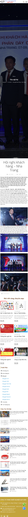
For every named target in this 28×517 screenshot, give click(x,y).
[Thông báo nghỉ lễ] (7, 351)
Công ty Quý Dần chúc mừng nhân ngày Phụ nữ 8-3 (20, 359)
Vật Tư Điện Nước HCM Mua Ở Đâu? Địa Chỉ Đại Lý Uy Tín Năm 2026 (7, 313)
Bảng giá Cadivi (5, 381)
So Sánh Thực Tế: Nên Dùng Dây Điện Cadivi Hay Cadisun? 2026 (18, 471)
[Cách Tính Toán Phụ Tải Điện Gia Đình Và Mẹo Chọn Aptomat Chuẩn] (4, 431)
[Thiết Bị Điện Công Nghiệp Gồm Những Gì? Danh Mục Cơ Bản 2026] (4, 448)
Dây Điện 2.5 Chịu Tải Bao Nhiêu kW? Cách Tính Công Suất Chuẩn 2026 (18, 455)
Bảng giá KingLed (6, 394)
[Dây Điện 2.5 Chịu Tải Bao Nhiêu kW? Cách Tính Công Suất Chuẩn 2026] (4, 456)
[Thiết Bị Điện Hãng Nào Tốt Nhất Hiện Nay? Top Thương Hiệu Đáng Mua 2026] (4, 490)
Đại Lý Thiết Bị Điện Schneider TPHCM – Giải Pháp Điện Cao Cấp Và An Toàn (21, 313)
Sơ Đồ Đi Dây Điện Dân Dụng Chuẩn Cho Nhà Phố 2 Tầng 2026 (19, 420)
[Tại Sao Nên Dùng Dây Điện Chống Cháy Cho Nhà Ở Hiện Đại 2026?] (4, 439)
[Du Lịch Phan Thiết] (21, 328)
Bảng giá (4, 376)
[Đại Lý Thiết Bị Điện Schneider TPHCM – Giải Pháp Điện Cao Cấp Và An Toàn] (21, 305)
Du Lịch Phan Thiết (19, 336)
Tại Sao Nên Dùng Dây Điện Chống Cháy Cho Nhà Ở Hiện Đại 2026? (18, 437)
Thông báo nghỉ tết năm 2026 (5, 336)
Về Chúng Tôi (5, 370)
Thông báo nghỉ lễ (5, 359)
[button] (23, 1)
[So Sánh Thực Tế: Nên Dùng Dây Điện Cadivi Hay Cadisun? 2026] (4, 473)
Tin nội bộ (9, 82)
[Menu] (26, 1)
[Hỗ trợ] (24, 504)
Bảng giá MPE (5, 391)
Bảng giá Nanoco (6, 399)
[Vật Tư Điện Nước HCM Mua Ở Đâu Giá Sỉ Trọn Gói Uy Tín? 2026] (4, 414)
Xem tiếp (2, 320)
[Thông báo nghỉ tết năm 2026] (7, 328)
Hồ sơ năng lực (5, 373)
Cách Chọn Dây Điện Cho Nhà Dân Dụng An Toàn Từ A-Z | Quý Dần (18, 479)
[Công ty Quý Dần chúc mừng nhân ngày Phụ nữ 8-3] (21, 351)
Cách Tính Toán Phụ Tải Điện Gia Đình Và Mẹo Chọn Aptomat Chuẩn (18, 429)
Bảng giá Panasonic (6, 396)
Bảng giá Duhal (5, 389)
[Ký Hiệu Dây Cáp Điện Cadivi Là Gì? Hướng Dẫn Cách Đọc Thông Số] (4, 464)
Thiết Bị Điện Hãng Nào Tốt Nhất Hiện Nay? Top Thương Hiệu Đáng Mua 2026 (18, 488)
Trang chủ (4, 82)
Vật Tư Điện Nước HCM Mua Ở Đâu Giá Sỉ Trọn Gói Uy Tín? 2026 (18, 412)
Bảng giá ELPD (5, 378)
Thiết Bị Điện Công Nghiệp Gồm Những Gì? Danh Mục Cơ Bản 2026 (18, 446)
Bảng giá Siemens (6, 386)
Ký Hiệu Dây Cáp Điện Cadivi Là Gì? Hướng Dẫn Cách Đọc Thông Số (18, 462)
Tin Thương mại (6, 404)
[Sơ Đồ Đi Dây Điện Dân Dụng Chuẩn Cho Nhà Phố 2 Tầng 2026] (4, 422)
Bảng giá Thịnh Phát (6, 383)
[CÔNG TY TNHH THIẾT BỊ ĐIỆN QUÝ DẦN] (8, 1)
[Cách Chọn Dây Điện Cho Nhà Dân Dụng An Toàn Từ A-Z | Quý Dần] (4, 481)
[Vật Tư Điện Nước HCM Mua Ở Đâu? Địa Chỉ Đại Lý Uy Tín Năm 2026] (7, 305)
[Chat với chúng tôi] (24, 508)
